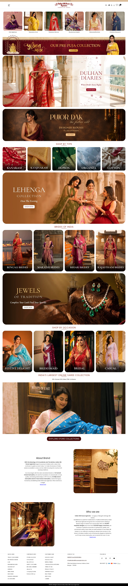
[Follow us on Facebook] (102, 558)
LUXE (9, 562)
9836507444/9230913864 (74, 557)
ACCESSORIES (11, 578)
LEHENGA (10, 569)
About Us (29, 569)
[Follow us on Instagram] (106, 558)
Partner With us (31, 574)
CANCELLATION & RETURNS (52, 564)
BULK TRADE (48, 574)
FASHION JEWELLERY (13, 576)
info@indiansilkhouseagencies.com (77, 560)
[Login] (114, 5)
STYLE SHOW (30, 559)
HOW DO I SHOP (49, 557)
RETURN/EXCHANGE (13, 559)
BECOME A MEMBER (32, 567)
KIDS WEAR (10, 574)
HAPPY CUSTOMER (31, 564)
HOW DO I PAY (49, 559)
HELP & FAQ (48, 576)
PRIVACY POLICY (49, 569)
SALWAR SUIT (11, 567)
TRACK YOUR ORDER (13, 557)
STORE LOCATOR (31, 557)
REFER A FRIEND (49, 562)
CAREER (47, 578)
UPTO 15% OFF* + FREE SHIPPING (64, 0)
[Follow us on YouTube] (114, 558)
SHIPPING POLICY (49, 571)
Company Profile (31, 571)
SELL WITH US (30, 562)
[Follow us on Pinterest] (110, 558)
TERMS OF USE (48, 567)
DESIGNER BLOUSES (13, 564)
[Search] (111, 5)
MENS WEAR (11, 571)
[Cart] (119, 5)
